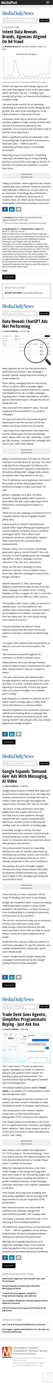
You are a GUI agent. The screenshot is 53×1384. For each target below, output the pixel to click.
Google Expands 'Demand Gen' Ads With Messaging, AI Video (21, 1287)
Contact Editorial (20, 1351)
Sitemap (42, 1351)
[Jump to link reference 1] (2, 970)
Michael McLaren (13, 46)
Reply (4, 270)
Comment (9, 277)
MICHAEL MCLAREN (13, 293)
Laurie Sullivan (12, 331)
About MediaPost (20, 1348)
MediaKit (33, 1348)
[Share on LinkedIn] (12, 209)
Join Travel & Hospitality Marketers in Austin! (24, 1324)
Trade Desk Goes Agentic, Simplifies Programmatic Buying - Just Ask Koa (19, 1294)
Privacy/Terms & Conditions (24, 1354)
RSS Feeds (33, 1351)
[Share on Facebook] (5, 209)
